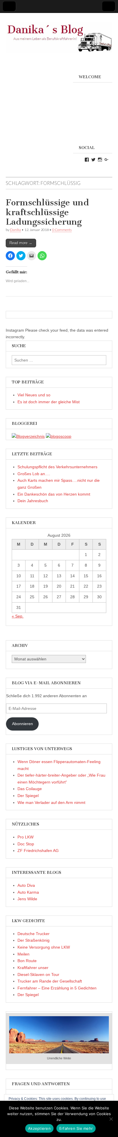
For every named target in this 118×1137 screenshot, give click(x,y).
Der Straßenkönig (33, 940)
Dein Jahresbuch (32, 500)
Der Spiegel (28, 795)
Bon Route (27, 960)
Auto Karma (28, 892)
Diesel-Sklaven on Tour (38, 974)
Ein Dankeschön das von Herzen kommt (53, 494)
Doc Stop (25, 844)
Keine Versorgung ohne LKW (43, 947)
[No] (111, 1119)
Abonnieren (22, 723)
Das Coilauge (29, 788)
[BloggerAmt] (28, 436)
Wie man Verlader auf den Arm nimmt (51, 802)
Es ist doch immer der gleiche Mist (48, 402)
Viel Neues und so (33, 395)
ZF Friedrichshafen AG (38, 850)
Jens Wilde (27, 899)
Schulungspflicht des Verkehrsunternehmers (57, 467)
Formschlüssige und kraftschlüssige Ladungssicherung (47, 212)
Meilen (23, 954)
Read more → (20, 243)
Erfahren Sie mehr (76, 1128)
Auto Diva (26, 885)
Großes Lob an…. (33, 473)
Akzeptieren (39, 1128)
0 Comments (62, 230)
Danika (15, 230)
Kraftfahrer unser (32, 967)
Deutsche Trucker (33, 933)
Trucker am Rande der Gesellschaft (49, 981)
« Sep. (17, 616)
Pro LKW (25, 837)
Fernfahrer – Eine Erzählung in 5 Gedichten (57, 988)
